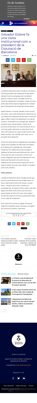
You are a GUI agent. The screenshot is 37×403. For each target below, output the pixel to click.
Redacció (6, 55)
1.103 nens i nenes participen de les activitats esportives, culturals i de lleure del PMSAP (27, 242)
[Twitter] (19, 378)
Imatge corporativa (21, 385)
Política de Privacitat (26, 389)
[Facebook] (13, 378)
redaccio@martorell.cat (23, 365)
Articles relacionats (8, 274)
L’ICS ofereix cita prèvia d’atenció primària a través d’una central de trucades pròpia (9, 242)
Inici (2, 28)
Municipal (10, 31)
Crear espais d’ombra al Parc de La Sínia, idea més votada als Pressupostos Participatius (24, 292)
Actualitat (4, 31)
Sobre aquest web (9, 385)
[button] (34, 23)
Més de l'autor (23, 274)
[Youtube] (24, 378)
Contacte (30, 385)
